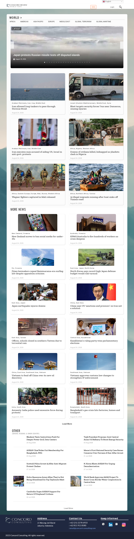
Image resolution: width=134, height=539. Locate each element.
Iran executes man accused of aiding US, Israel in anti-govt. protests (37, 153)
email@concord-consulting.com (83, 528)
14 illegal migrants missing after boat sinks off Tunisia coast (94, 198)
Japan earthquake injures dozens (28, 305)
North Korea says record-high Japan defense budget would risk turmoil (93, 272)
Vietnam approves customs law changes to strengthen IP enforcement (92, 376)
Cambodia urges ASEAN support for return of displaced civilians (43, 492)
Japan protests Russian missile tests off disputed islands (46, 55)
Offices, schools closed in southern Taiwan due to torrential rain (37, 341)
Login (112, 7)
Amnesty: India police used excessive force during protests (37, 411)
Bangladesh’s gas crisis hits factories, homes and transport (95, 411)
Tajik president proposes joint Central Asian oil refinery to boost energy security (103, 438)
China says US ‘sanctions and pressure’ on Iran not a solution (96, 307)
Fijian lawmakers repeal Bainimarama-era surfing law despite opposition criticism (37, 272)
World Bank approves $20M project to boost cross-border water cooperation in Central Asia (102, 479)
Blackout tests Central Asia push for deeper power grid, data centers (43, 438)
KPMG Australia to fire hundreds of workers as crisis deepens (94, 237)
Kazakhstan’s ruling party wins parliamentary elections (94, 341)
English (108, 1)
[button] (12, 45)
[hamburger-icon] (93, 7)
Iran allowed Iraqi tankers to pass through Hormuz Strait (33, 107)
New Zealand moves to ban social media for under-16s (37, 237)
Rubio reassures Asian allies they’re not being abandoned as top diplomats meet (45, 478)
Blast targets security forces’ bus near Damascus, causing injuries (95, 107)
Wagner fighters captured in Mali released (33, 197)
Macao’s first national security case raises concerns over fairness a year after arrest (103, 451)
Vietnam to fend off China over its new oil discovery (33, 376)
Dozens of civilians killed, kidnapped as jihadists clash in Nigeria (94, 153)
